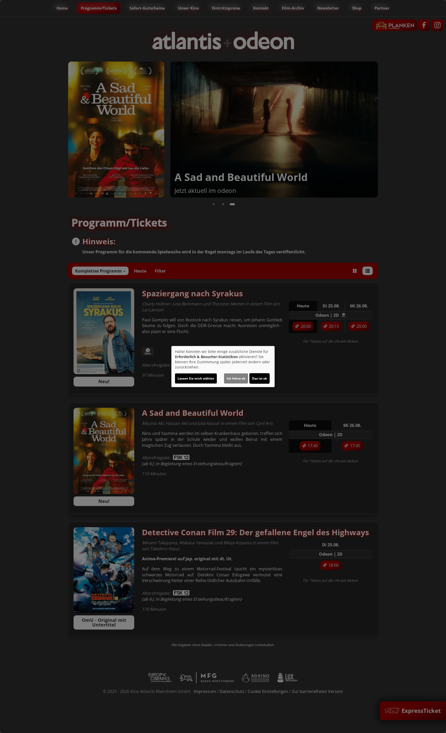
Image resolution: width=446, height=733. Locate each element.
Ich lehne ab (236, 378)
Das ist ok (259, 378)
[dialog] (223, 366)
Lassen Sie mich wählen (196, 378)
